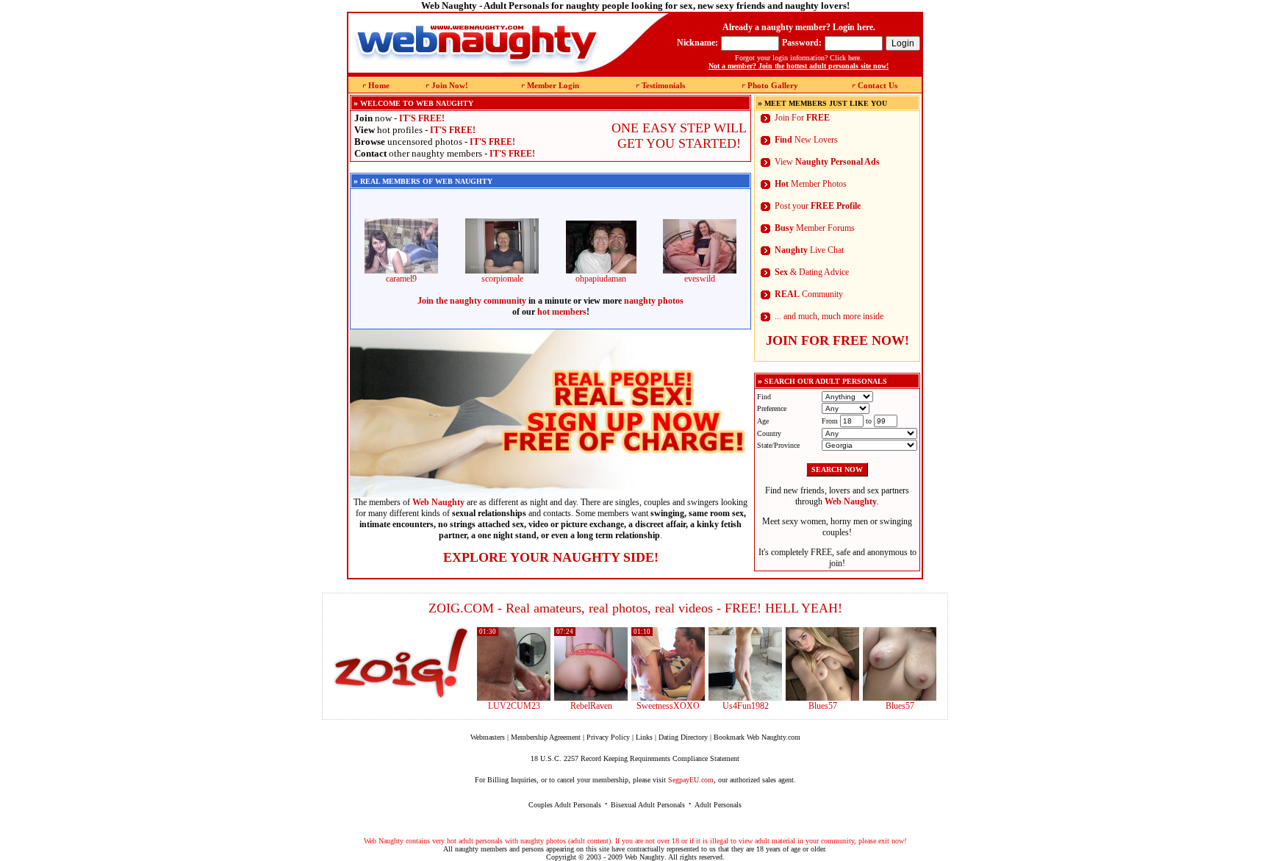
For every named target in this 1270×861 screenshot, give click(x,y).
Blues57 (822, 706)
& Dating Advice (812, 272)
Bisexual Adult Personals (648, 805)
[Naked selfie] (822, 698)
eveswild (699, 279)
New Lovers (806, 140)
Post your (818, 206)
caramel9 (401, 279)
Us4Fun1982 (745, 706)
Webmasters (487, 737)
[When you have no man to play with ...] (591, 698)
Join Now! (449, 85)
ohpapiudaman (600, 279)
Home (379, 85)
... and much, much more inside (829, 316)
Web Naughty (644, 857)
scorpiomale (502, 279)
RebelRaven (591, 706)
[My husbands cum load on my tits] (899, 698)
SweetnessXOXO (668, 706)
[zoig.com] (401, 663)
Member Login (553, 85)
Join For (802, 117)
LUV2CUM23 (514, 706)
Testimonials (663, 85)
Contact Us (877, 85)
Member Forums (815, 228)
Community (809, 294)
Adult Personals (718, 805)
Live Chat (809, 250)
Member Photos (811, 184)
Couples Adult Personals (564, 805)
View (827, 162)
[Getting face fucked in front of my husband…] (668, 698)
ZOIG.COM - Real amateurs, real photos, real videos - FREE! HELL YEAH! (635, 608)
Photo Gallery (772, 85)
